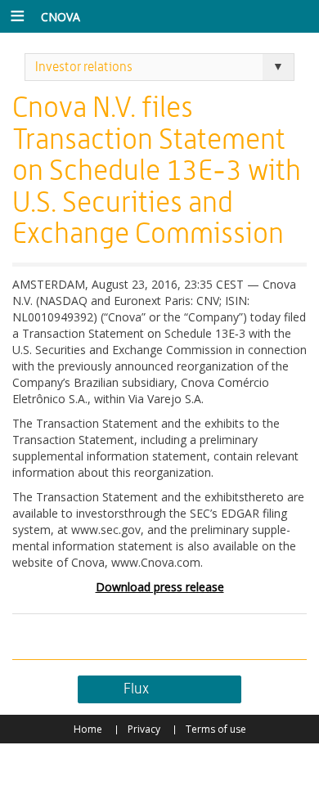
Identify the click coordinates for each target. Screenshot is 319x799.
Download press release (160, 587)
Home (88, 729)
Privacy (144, 729)
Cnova (60, 17)
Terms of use (216, 729)
